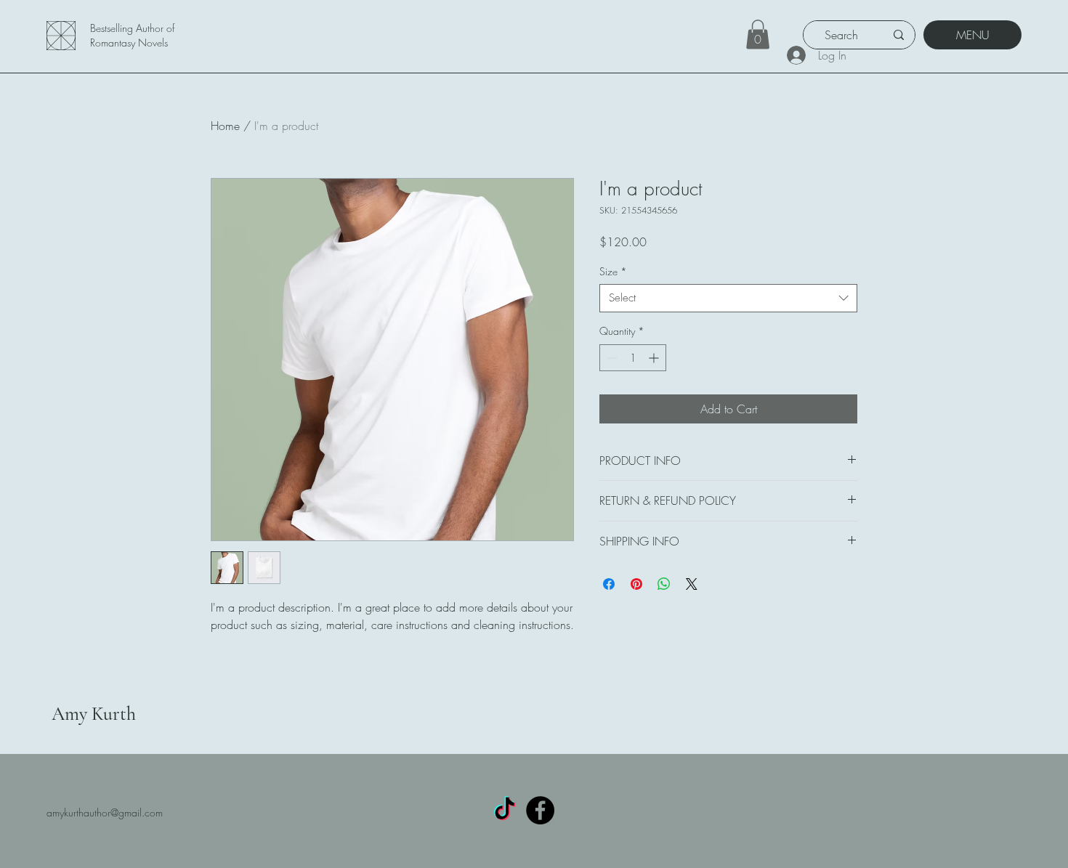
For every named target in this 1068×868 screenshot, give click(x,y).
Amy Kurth (94, 713)
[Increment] (655, 357)
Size (613, 271)
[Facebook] (540, 810)
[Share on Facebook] (609, 584)
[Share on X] (691, 584)
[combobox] (728, 298)
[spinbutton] (633, 357)
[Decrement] (611, 357)
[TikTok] (504, 810)
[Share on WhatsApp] (664, 584)
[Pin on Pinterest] (636, 584)
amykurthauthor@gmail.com (104, 812)
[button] (757, 34)
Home (225, 126)
